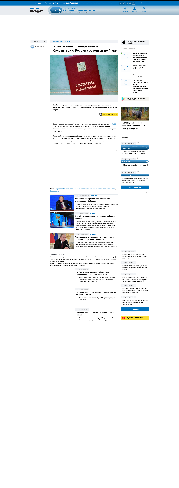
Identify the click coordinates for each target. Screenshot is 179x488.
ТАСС (114, 124)
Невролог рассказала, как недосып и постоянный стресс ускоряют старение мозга (135, 302)
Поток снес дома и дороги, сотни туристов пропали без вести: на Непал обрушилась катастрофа (83, 257)
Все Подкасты (135, 187)
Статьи (61, 41)
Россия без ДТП (127, 175)
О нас (112, 3)
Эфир (144, 11)
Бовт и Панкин (127, 161)
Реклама (105, 3)
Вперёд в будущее (71, 8)
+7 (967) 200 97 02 (71, 3)
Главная (55, 41)
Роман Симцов (39, 46)
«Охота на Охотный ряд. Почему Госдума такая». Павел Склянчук (133, 152)
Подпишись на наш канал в (109, 114)
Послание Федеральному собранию (102, 189)
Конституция (54, 191)
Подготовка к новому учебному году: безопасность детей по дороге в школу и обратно (135, 180)
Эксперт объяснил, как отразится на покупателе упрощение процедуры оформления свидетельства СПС (134, 279)
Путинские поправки (81, 189)
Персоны (134, 11)
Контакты (85, 3)
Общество (68, 41)
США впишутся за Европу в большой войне (135, 166)
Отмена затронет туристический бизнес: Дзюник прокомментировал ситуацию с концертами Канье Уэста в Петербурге (140, 86)
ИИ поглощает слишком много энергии (79, 10)
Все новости (134, 309)
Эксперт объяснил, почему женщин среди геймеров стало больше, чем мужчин (134, 267)
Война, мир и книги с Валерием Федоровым (133, 147)
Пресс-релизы (95, 3)
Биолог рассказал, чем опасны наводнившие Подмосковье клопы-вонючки (135, 256)
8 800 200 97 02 (52, 3)
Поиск (140, 3)
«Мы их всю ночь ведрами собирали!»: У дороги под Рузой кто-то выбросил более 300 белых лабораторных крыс (83, 260)
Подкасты (125, 11)
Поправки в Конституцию (63, 189)
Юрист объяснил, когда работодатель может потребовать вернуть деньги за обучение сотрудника (135, 290)
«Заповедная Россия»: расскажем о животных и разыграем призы (133, 126)
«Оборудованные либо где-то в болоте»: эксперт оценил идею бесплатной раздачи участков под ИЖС (140, 57)
